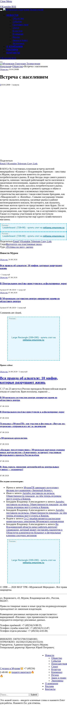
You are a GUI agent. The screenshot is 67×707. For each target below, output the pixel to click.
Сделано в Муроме (10, 668)
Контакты (13, 52)
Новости (12, 15)
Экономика (18, 43)
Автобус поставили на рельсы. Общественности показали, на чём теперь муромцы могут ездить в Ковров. (33, 496)
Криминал (17, 33)
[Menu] (1, 10)
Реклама (12, 49)
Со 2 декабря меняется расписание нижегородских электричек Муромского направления (35, 520)
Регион (16, 36)
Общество (18, 18)
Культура (17, 30)
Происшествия (20, 24)
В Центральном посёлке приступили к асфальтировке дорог (33, 283)
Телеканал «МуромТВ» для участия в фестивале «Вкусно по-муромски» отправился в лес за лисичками (32, 425)
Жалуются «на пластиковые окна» (24, 244)
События (17, 21)
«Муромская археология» (14, 438)
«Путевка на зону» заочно (19, 247)
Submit (34, 695)
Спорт (15, 27)
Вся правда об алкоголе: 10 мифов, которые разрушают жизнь (29, 380)
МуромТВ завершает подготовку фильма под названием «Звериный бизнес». (32, 489)
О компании (14, 46)
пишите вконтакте (21, 672)
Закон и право (20, 40)
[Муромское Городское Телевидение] (23, 9)
